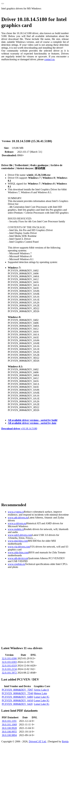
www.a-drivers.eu (17, 523)
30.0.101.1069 (9, 724)
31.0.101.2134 (9, 669)
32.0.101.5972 (9, 672)
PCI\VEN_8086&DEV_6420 (17, 704)
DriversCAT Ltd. (37, 741)
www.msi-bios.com (18, 540)
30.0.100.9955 (9, 731)
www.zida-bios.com (18, 552)
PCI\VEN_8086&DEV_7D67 (17, 689)
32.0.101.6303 (9, 662)
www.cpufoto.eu (16, 564)
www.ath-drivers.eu (18, 517)
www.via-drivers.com (19, 546)
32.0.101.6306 (9, 658)
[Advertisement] (35, 98)
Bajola (65, 741)
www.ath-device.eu (18, 558)
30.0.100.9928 (9, 728)
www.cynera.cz (16, 511)
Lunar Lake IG (41, 697)
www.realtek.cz (16, 529)
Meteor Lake (40, 693)
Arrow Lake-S (41, 689)
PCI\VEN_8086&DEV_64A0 (17, 700)
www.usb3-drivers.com (20, 535)
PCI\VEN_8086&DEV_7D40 (17, 693)
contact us (49, 59)
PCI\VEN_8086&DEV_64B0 (17, 697)
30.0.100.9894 (9, 735)
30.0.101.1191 (9, 721)
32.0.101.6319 (9, 665)
